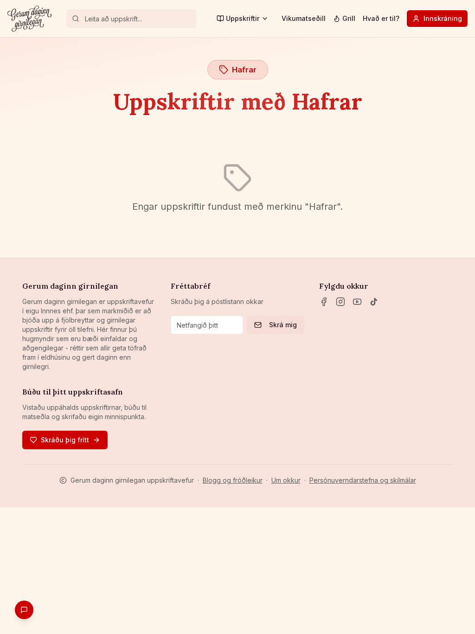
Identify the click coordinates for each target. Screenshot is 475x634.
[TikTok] (374, 301)
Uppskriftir (242, 18)
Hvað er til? (381, 18)
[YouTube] (357, 301)
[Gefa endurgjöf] (24, 610)
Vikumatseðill (304, 18)
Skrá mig (283, 325)
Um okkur (286, 480)
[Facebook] (323, 301)
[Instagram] (340, 301)
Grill (348, 18)
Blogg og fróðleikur (233, 480)
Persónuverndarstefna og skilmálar (362, 480)
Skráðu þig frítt (65, 440)
